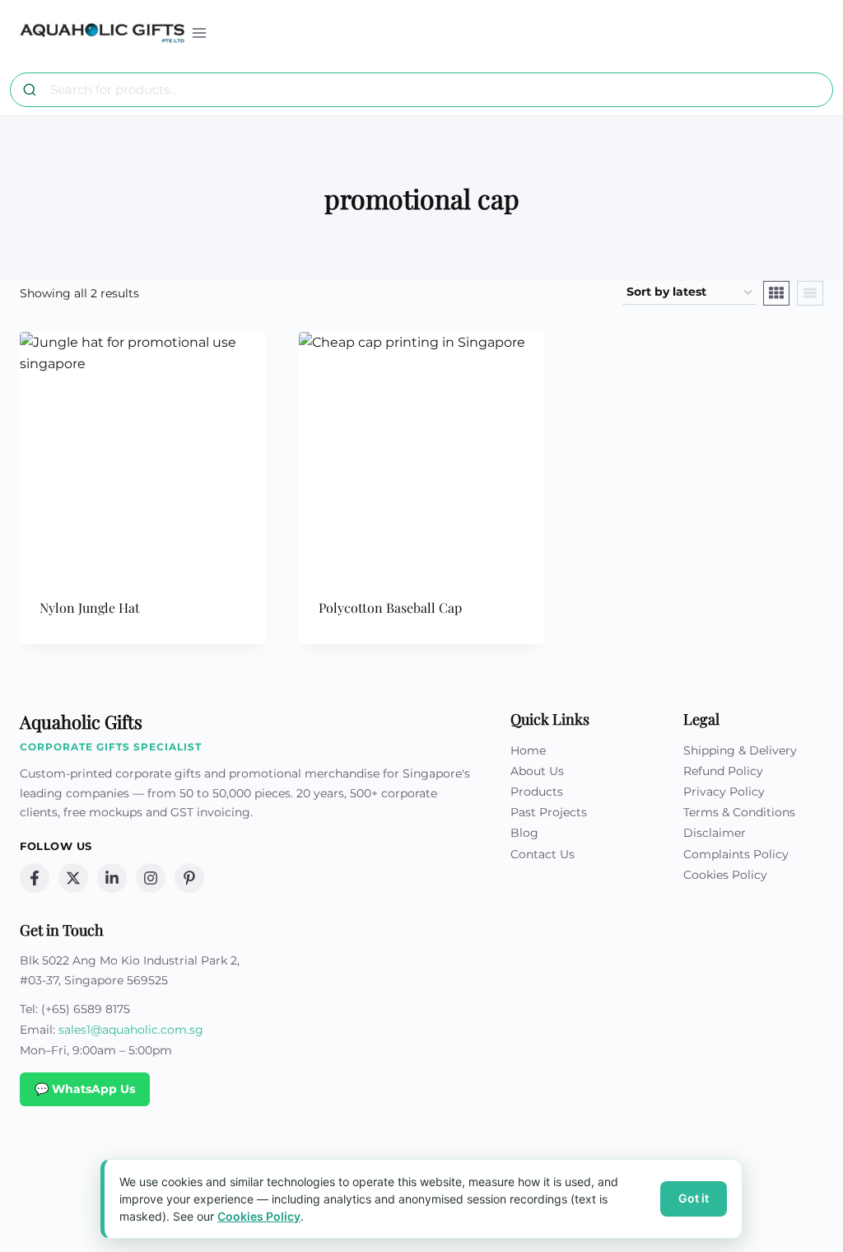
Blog (524, 832)
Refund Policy (723, 771)
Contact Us (542, 854)
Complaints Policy (736, 854)
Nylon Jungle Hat (90, 607)
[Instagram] (150, 878)
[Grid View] (776, 293)
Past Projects (548, 812)
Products (536, 791)
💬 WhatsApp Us (85, 1088)
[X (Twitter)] (73, 878)
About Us (537, 771)
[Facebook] (34, 878)
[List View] (810, 293)
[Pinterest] (189, 878)
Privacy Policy (724, 791)
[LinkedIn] (112, 878)
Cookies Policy (725, 874)
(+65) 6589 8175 (85, 1009)
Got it (693, 1198)
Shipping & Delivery (740, 750)
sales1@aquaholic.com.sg (130, 1029)
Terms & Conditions (739, 812)
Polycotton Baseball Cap (390, 607)
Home (528, 750)
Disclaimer (714, 832)
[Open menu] (199, 32)
